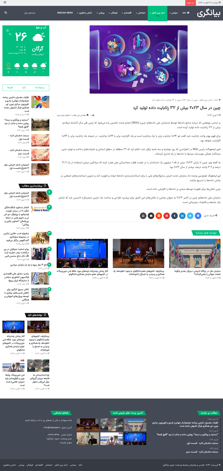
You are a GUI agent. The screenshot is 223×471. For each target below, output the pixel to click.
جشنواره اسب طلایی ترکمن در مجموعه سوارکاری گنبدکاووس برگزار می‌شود (16, 237)
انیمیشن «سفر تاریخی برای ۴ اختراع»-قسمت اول (16, 166)
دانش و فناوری (85, 13)
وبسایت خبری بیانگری (172, 465)
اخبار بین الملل (158, 13)
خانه (184, 13)
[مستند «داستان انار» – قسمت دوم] (40, 155)
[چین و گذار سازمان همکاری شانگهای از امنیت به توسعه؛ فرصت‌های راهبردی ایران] (88, 438)
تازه (24, 87)
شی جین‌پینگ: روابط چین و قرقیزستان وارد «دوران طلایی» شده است (14, 380)
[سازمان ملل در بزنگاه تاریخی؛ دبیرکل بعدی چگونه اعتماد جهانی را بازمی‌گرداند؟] (195, 253)
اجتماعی (141, 13)
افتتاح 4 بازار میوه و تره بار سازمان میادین (29, 265)
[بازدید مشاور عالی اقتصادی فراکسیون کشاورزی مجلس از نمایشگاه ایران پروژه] (40, 278)
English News (65, 13)
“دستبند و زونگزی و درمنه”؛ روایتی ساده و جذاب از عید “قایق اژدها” (16, 123)
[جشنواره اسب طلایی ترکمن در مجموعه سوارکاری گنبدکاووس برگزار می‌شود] (40, 238)
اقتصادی (127, 13)
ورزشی (101, 13)
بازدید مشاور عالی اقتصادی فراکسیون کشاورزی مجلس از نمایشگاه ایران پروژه (16, 277)
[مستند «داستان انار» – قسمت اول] (40, 140)
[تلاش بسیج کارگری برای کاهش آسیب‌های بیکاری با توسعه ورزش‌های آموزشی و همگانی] (40, 294)
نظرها (10, 87)
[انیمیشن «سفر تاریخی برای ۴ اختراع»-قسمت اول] (40, 169)
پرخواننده (39, 87)
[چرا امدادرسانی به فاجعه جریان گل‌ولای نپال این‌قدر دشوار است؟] (38, 365)
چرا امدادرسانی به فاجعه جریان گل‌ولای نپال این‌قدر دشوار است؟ (39, 380)
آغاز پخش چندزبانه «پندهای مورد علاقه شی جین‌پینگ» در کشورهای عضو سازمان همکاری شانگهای (82, 272)
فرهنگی (114, 13)
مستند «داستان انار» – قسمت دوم (18, 152)
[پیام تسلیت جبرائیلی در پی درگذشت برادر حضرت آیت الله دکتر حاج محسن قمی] (40, 254)
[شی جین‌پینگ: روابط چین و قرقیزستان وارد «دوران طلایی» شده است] (13, 365)
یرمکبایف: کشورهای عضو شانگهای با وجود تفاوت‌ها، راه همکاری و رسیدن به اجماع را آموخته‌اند (138, 272)
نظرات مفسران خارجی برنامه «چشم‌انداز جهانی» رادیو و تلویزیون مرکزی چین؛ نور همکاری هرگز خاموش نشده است (16, 104)
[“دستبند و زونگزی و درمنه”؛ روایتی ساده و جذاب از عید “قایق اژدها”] (40, 124)
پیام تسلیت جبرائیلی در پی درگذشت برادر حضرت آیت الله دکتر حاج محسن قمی (16, 253)
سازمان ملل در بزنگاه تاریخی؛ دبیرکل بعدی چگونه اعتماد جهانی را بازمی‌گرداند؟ (197, 272)
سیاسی (174, 13)
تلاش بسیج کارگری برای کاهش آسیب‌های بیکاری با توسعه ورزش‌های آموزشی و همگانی (16, 295)
